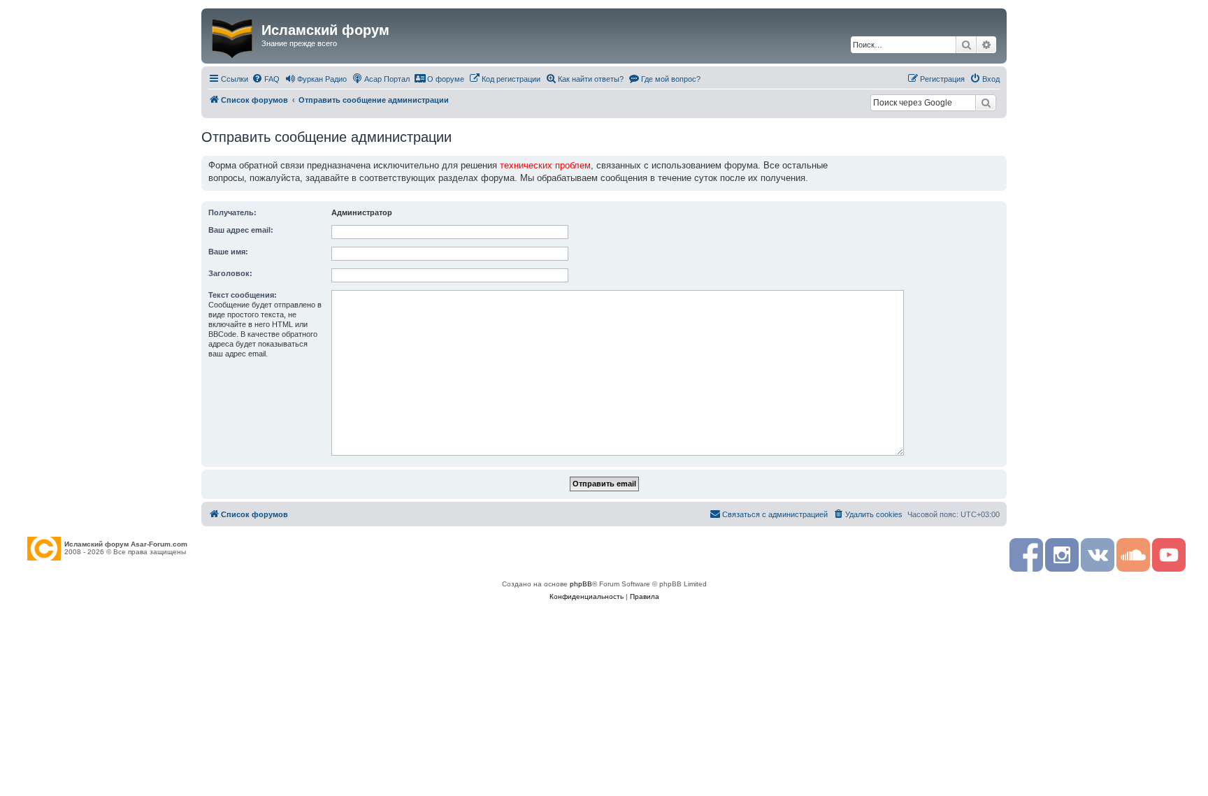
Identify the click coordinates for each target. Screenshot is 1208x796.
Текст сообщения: (242, 295)
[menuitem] (266, 79)
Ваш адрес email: (240, 230)
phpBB (581, 584)
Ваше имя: (228, 251)
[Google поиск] (985, 102)
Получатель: (232, 212)
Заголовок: (230, 273)
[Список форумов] (233, 35)
